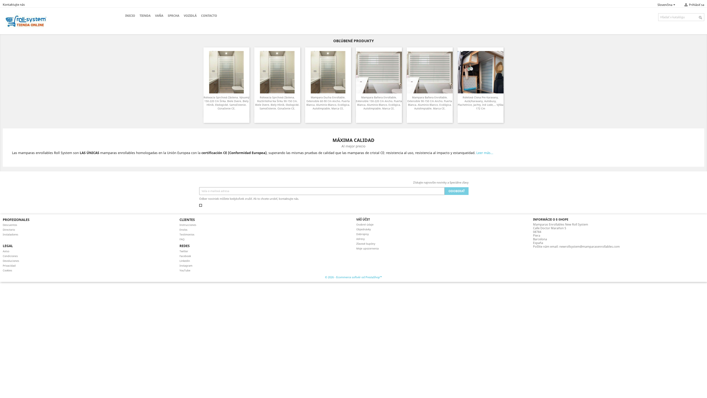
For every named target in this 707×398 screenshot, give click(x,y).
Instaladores (10, 234)
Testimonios (187, 234)
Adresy (360, 239)
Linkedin (185, 261)
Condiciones (10, 256)
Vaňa (159, 16)
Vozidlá (190, 16)
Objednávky (363, 229)
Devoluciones (11, 261)
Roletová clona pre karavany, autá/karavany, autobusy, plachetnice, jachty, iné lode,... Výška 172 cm (480, 103)
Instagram (186, 265)
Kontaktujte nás (14, 5)
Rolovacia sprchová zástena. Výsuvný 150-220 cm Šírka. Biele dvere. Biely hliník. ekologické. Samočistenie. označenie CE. (226, 103)
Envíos (183, 229)
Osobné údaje (365, 224)
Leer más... (484, 153)
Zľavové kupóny (365, 243)
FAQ (182, 239)
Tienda (145, 16)
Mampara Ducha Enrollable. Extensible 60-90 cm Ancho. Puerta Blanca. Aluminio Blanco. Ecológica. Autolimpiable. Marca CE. (328, 103)
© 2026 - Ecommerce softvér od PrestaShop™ (353, 277)
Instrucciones (188, 225)
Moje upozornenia (367, 248)
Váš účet (363, 219)
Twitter (184, 251)
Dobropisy (362, 234)
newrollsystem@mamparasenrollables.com (589, 247)
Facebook (185, 256)
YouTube (185, 270)
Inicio (130, 16)
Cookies (7, 270)
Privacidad (9, 265)
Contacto (209, 16)
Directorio (9, 229)
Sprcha (173, 16)
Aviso (6, 251)
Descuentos (10, 225)
